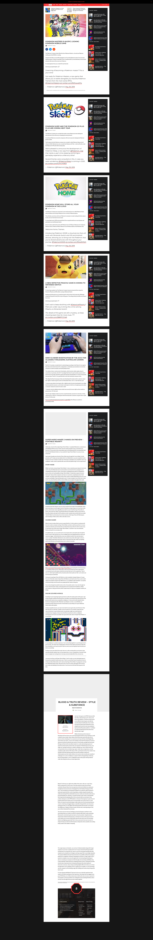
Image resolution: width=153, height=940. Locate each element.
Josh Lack (76, 706)
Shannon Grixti (50, 45)
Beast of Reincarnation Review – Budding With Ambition (100, 60)
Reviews (60, 4)
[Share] (46, 49)
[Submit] (54, 49)
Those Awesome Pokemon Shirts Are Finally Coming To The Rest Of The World (79, 9)
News (57, 4)
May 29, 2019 (70, 87)
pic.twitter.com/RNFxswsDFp (71, 83)
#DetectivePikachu (78, 304)
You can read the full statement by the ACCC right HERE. (57, 398)
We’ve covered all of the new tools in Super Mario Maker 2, (58, 564)
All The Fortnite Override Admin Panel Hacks (99, 32)
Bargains (65, 4)
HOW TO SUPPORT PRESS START (76, 1)
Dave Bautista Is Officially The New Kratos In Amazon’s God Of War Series (100, 21)
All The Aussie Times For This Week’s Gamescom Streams (100, 38)
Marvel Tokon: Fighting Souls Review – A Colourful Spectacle (100, 54)
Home (54, 4)
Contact (79, 4)
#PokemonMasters (52, 83)
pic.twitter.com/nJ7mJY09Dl (56, 163)
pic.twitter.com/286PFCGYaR (56, 317)
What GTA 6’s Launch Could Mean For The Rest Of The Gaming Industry (100, 26)
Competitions (69, 4)
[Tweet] (50, 49)
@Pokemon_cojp (76, 151)
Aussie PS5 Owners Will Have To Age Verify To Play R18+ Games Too (100, 15)
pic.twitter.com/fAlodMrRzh (76, 242)
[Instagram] (105, 5)
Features (75, 4)
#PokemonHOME (58, 242)
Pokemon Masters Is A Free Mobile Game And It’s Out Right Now (57, 9)
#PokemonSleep (65, 161)
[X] (103, 5)
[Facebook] (102, 5)
